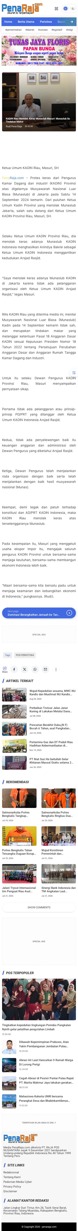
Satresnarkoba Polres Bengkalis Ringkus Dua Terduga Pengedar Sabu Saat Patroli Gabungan (56, 814)
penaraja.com (49, 1226)
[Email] (45, 669)
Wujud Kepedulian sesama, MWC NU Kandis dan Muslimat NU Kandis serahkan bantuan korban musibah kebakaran (53, 692)
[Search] (56, 8)
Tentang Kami (12, 1177)
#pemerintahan (13, 30)
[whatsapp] (35, 669)
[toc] (74, 372)
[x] (24, 669)
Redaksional (11, 1172)
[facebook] (14, 669)
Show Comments (39, 907)
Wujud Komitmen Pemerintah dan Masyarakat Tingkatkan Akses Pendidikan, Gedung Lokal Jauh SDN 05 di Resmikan (58, 852)
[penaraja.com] (22, 8)
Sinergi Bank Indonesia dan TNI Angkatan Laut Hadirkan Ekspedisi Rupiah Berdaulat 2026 (58, 889)
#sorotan (43, 30)
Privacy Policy (12, 1186)
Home (8, 21)
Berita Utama (26, 21)
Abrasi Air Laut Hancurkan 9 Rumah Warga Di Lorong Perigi (46, 1062)
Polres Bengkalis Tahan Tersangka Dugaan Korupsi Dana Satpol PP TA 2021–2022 (19, 852)
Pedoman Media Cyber (17, 1182)
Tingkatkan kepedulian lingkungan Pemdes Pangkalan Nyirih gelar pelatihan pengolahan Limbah (36, 1027)
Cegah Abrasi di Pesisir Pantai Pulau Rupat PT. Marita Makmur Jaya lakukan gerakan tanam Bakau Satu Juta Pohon (46, 1081)
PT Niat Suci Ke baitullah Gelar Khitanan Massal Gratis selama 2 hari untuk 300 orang (50, 760)
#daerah (29, 30)
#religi (69, 30)
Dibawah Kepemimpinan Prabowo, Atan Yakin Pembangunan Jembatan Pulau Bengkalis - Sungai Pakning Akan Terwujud (46, 1044)
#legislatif (56, 30)
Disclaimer (10, 1191)
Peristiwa (46, 21)
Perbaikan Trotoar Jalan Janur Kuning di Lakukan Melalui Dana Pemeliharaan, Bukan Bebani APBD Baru (51, 709)
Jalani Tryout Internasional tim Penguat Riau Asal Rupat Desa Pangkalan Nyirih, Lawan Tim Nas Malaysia (19, 889)
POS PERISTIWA (25, 655)
